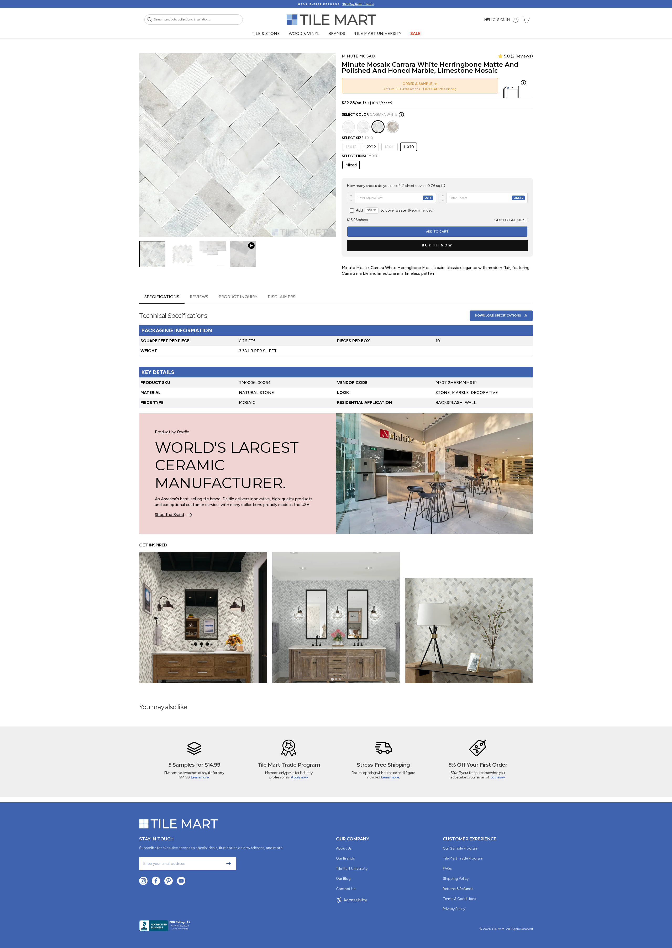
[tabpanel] (336, 356)
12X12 (370, 146)
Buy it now (437, 245)
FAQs (447, 868)
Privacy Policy (454, 909)
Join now (497, 777)
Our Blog (343, 878)
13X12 (350, 146)
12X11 (389, 146)
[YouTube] (181, 881)
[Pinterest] (168, 881)
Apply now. (299, 777)
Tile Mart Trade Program (463, 858)
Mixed (351, 164)
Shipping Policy (456, 878)
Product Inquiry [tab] (238, 296)
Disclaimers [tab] (281, 296)
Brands (336, 33)
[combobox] (193, 19)
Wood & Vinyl (304, 33)
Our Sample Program (460, 848)
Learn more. (200, 777)
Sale (415, 33)
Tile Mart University (377, 33)
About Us (344, 848)
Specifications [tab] (161, 296)
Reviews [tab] (199, 296)
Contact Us (345, 889)
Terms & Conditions (459, 899)
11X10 (408, 146)
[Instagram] (143, 881)
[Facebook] (156, 881)
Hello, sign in (497, 20)
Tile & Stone (266, 33)
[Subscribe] (228, 863)
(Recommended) (395, 210)
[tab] (231, 233)
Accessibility (355, 899)
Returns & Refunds (458, 889)
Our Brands (345, 858)
